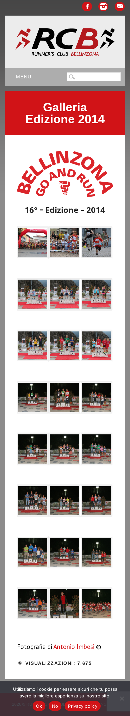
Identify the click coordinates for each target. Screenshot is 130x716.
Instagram (103, 6)
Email (120, 6)
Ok (39, 706)
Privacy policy (82, 706)
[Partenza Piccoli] (64, 244)
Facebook (87, 6)
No (55, 706)
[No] (121, 698)
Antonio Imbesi (73, 647)
